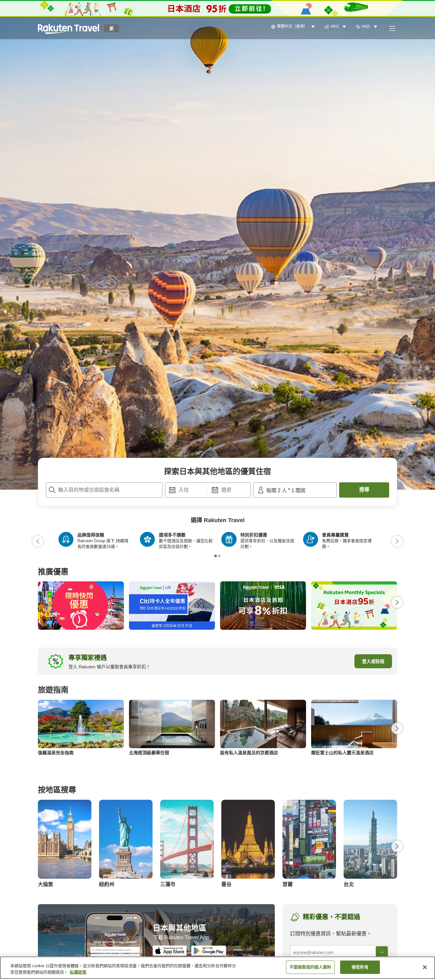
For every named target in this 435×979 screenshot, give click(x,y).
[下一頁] (397, 541)
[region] (217, 967)
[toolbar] (208, 490)
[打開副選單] (392, 28)
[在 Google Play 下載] (208, 950)
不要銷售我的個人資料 (310, 967)
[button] (68, 28)
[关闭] (425, 967)
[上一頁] (38, 541)
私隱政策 (78, 972)
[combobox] (104, 490)
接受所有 (360, 967)
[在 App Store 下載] (169, 950)
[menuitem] (294, 27)
